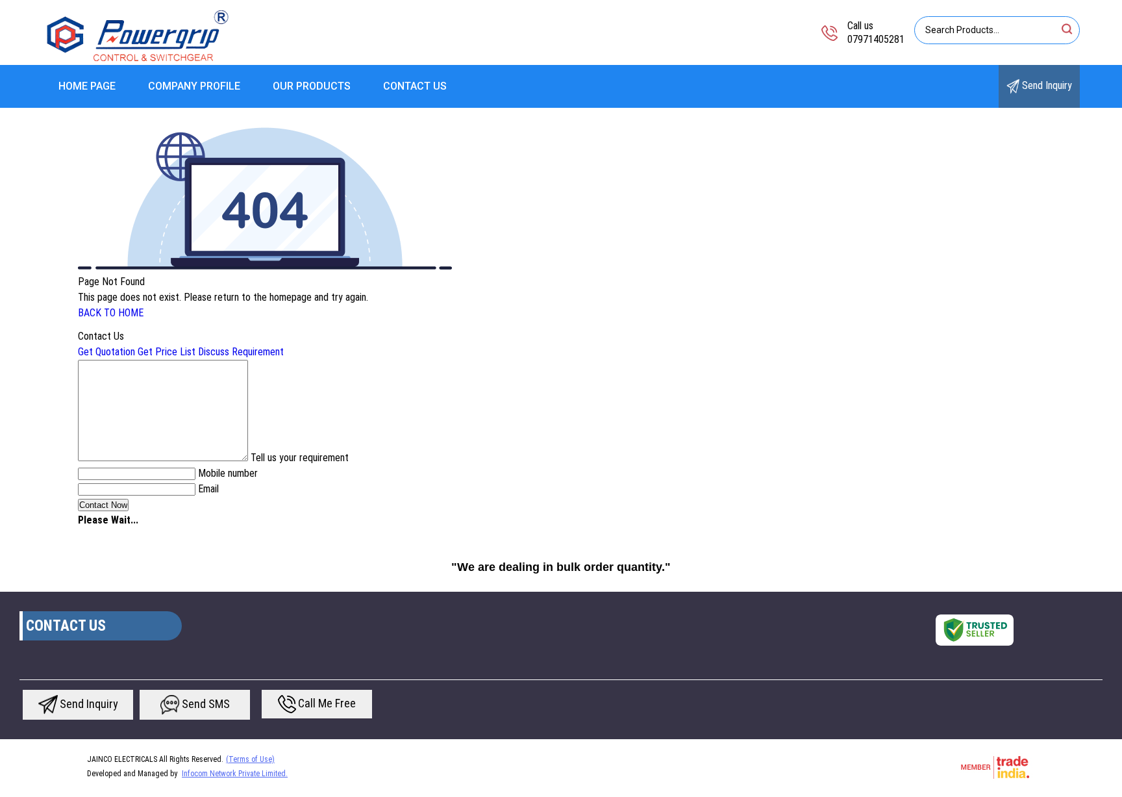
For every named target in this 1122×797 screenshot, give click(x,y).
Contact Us (415, 86)
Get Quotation (106, 352)
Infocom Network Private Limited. (235, 773)
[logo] (137, 61)
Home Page (87, 86)
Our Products (312, 86)
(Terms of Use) (250, 759)
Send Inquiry (1045, 85)
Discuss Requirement (241, 352)
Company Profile (194, 86)
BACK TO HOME (110, 313)
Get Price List (166, 352)
